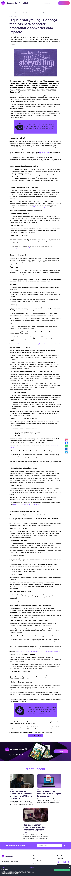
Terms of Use (60, 856)
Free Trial (63, 3)
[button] (3, 867)
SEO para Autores (44, 152)
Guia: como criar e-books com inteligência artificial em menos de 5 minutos (39, 344)
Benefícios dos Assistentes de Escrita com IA (26, 504)
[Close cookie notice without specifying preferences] (69, 867)
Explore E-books (37, 861)
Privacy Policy (60, 858)
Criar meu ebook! (35, 735)
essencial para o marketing (37, 207)
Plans (34, 856)
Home (10, 12)
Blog (15, 12)
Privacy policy (31, 867)
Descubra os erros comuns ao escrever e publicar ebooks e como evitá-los (38, 651)
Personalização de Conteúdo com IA (20, 248)
